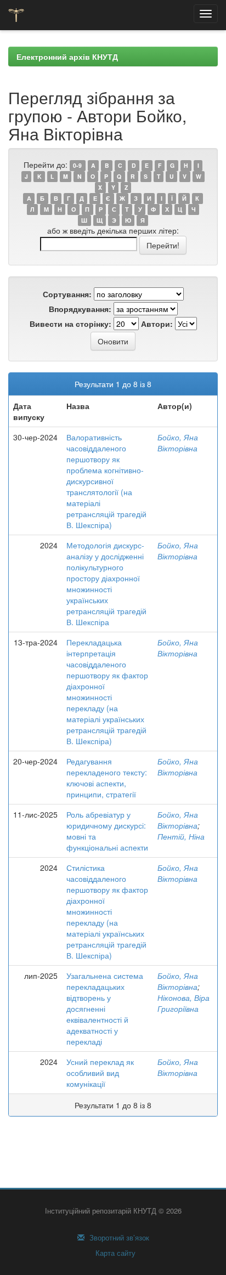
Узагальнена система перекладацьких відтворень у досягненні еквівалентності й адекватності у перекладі (104, 1008)
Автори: (157, 323)
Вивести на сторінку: (70, 323)
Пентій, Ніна (181, 836)
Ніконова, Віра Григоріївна (183, 1003)
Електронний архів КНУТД (67, 56)
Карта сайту (114, 1253)
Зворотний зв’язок (118, 1238)
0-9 (77, 165)
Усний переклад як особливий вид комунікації (100, 1072)
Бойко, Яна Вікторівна (177, 443)
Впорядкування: (80, 308)
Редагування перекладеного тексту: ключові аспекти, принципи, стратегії (106, 778)
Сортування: (67, 293)
